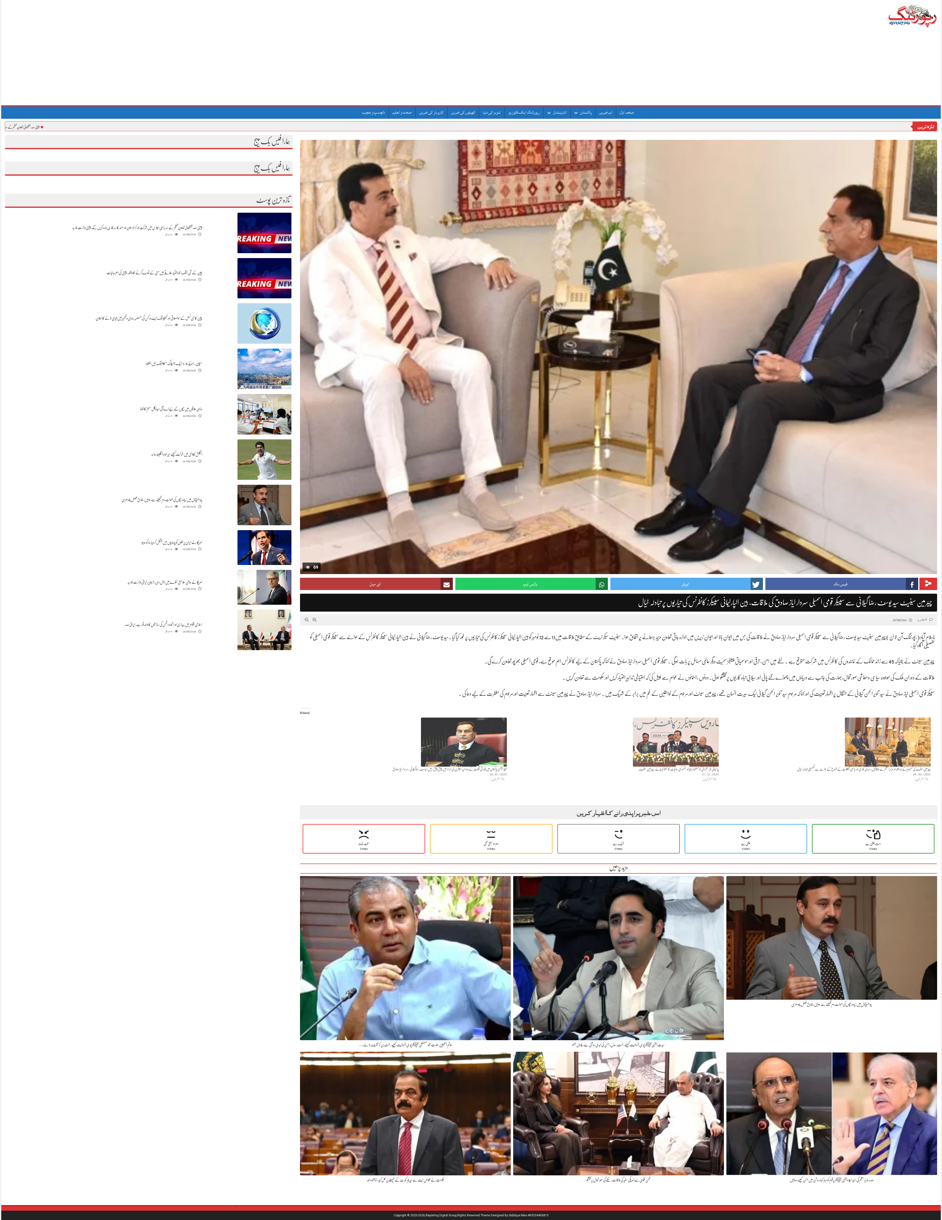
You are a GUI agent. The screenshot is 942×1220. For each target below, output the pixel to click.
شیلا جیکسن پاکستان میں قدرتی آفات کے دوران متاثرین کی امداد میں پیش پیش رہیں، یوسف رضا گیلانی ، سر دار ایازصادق (449, 769)
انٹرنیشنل (560, 112)
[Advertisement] (471, 68)
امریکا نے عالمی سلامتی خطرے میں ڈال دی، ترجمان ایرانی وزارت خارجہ (164, 582)
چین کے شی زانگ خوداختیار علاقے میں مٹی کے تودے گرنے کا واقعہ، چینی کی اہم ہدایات (154, 272)
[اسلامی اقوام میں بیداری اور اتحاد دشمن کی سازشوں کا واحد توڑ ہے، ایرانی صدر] (264, 630)
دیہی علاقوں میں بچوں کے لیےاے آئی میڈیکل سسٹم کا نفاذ (171, 408)
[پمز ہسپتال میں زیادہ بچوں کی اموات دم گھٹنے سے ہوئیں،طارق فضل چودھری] (264, 505)
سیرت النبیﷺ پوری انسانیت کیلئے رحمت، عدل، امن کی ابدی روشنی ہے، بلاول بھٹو (618, 1044)
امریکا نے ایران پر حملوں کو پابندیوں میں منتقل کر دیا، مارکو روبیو (172, 542)
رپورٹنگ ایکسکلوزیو (524, 112)
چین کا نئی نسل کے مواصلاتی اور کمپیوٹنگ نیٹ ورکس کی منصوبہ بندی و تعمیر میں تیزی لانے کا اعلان (149, 318)
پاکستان (586, 112)
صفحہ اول (627, 112)
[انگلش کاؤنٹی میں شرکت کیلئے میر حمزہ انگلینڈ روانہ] (264, 460)
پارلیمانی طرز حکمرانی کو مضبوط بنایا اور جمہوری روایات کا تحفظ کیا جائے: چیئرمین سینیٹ (679, 769)
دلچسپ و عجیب (373, 112)
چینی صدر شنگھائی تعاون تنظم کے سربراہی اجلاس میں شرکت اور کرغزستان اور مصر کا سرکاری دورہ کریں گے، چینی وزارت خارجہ (137, 227)
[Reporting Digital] (901, 16)
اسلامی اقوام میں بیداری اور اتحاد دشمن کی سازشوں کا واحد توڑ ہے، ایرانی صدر (163, 624)
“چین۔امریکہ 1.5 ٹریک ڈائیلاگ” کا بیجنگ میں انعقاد (174, 363)
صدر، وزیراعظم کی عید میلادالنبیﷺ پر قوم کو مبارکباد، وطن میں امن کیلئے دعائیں (832, 1180)
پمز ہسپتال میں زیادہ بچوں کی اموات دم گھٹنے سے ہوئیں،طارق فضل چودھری (162, 499)
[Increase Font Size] (315, 619)
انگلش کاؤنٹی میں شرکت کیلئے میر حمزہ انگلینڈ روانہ (176, 454)
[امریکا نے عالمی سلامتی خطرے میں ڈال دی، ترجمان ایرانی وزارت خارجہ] (264, 587)
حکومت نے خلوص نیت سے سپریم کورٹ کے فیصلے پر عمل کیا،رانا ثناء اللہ (405, 1180)
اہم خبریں (605, 112)
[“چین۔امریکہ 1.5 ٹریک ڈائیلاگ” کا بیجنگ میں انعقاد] (264, 369)
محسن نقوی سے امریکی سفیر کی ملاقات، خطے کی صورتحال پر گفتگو (618, 1180)
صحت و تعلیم (402, 112)
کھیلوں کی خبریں (463, 112)
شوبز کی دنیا (492, 112)
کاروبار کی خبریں (431, 112)
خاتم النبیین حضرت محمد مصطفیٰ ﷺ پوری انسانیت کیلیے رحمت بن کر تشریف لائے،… (405, 1044)
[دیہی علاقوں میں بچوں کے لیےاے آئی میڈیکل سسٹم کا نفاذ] (264, 414)
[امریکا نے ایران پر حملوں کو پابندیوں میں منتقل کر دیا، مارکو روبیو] (264, 548)
